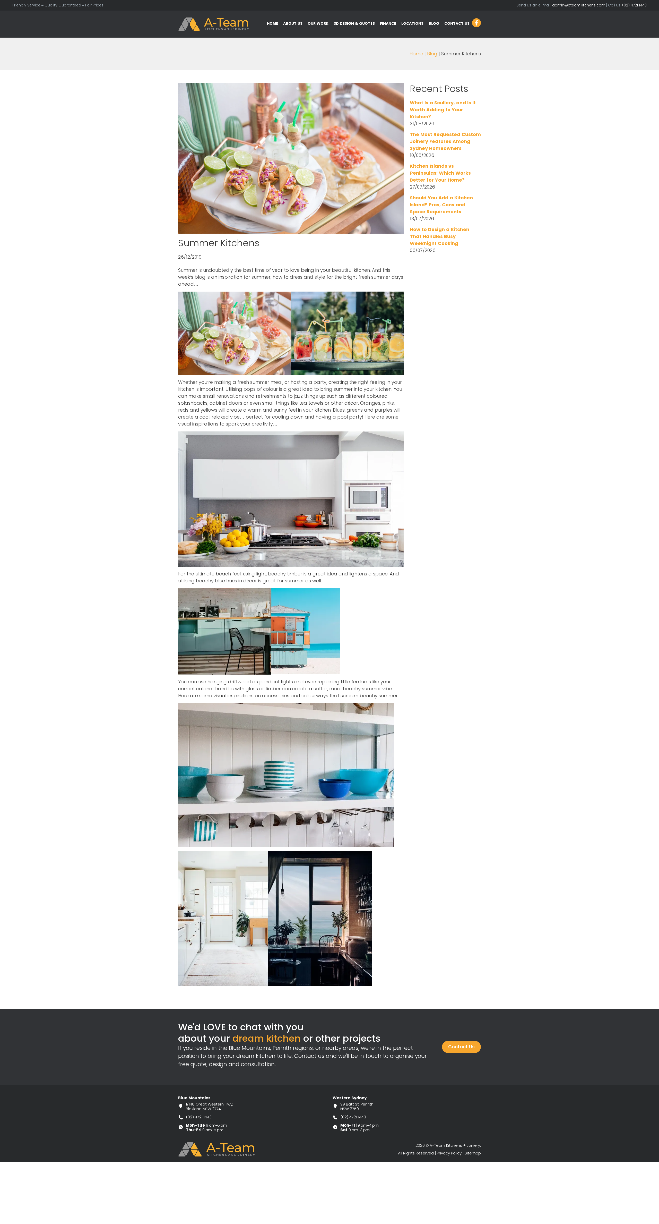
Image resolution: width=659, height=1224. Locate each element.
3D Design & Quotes (354, 23)
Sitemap (473, 1153)
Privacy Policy (449, 1153)
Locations (412, 23)
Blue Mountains (194, 1098)
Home (272, 23)
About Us (292, 23)
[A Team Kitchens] (213, 23)
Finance (388, 23)
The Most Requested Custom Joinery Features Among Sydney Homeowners (445, 141)
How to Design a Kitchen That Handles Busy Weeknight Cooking (439, 236)
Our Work (318, 23)
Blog (434, 23)
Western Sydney (350, 1098)
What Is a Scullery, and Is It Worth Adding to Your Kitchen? (443, 109)
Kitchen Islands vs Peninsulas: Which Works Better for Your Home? (440, 173)
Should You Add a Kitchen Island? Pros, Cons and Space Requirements (441, 204)
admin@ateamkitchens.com (578, 5)
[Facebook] (476, 22)
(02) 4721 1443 (634, 5)
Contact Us (457, 23)
